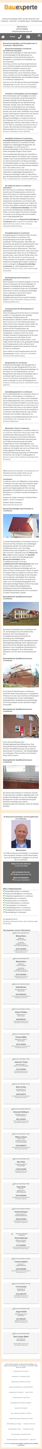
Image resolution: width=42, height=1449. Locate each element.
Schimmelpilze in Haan (14, 1429)
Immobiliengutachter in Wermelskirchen (18, 1439)
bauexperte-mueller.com (21, 1345)
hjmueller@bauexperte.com (21, 1343)
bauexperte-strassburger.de (21, 1248)
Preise (12, 37)
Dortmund (6, 87)
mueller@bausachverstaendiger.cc (21, 1046)
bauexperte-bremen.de (21, 1149)
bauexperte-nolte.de (21, 1198)
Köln (12, 87)
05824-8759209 (21, 1219)
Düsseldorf (32, 84)
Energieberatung (26, 257)
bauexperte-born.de (21, 952)
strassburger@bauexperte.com (21, 1247)
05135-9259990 (21, 1195)
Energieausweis (12, 322)
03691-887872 (21, 1094)
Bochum (24, 84)
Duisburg (21, 87)
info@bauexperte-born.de (22, 31)
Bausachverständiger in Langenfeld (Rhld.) (21, 1387)
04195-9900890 (21, 1269)
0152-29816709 (21, 1294)
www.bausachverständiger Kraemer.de (17, 475)
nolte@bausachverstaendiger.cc (21, 1197)
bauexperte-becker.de (21, 997)
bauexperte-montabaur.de (21, 1022)
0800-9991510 (21, 1019)
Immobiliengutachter (21, 147)
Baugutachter (19, 376)
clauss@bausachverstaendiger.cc (21, 1147)
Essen (18, 84)
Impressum (33, 1439)
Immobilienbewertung (11, 170)
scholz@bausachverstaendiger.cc (21, 1096)
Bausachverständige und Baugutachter (22, 471)
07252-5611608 (21, 1169)
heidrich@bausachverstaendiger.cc (21, 1271)
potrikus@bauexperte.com (21, 1021)
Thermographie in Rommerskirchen (21, 1434)
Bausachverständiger (10, 378)
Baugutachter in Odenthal (16, 1392)
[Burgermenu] (39, 35)
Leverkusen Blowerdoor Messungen (18, 432)
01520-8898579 (21, 1146)
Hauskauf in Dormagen (21, 1408)
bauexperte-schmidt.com (21, 1297)
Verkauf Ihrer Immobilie (25, 221)
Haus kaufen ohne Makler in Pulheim (21, 1413)
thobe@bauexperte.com (21, 1071)
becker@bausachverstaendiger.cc (21, 996)
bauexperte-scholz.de (21, 1097)
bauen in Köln (29, 1392)
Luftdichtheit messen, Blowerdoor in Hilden (21, 1418)
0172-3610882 (21, 1245)
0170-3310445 (21, 1069)
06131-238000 (21, 1044)
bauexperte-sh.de (21, 1272)
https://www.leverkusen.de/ (12, 505)
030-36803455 (21, 1319)
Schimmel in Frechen (29, 1424)
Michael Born (22, 27)
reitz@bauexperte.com (21, 1171)
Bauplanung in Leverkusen (21, 1371)
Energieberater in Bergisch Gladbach (21, 1403)
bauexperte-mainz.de (21, 1047)
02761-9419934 (22, 29)
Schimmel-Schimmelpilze (25, 120)
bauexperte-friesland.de (21, 1072)
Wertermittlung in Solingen (14, 1424)
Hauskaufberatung (32, 403)
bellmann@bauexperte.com (21, 1121)
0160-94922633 (21, 994)
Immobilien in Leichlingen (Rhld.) (21, 1376)
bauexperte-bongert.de (21, 1222)
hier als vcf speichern (22, 880)
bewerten (16, 398)
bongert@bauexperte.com (21, 1221)
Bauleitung (21, 297)
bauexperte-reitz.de (21, 1172)
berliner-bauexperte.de (21, 1322)
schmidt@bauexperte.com (21, 1295)
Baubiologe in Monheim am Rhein (21, 1381)
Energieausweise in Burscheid (21, 1397)
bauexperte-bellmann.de (21, 1122)
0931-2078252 (21, 1119)
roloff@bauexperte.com (21, 1320)
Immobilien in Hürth (28, 1429)
